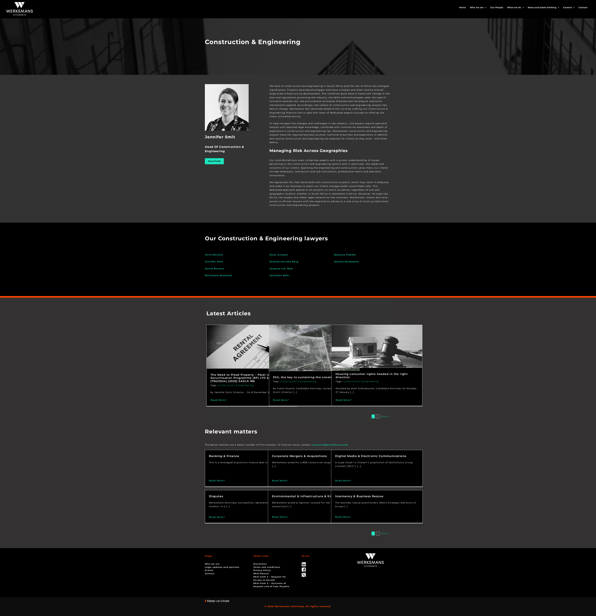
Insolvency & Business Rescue (359, 496)
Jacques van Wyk (281, 268)
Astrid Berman (214, 268)
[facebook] (304, 568)
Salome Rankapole (346, 261)
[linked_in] (304, 563)
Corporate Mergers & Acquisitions (299, 456)
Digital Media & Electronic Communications (370, 456)
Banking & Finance (224, 456)
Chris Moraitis (214, 254)
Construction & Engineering (236, 385)
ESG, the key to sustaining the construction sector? (314, 377)
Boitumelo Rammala (218, 275)
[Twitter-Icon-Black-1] (304, 574)
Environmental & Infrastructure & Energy (305, 496)
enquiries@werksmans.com (330, 444)
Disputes (216, 496)
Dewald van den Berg (284, 261)
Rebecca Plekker (345, 254)
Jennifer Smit (214, 261)
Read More (217, 400)
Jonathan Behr (279, 275)
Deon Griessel (278, 254)
